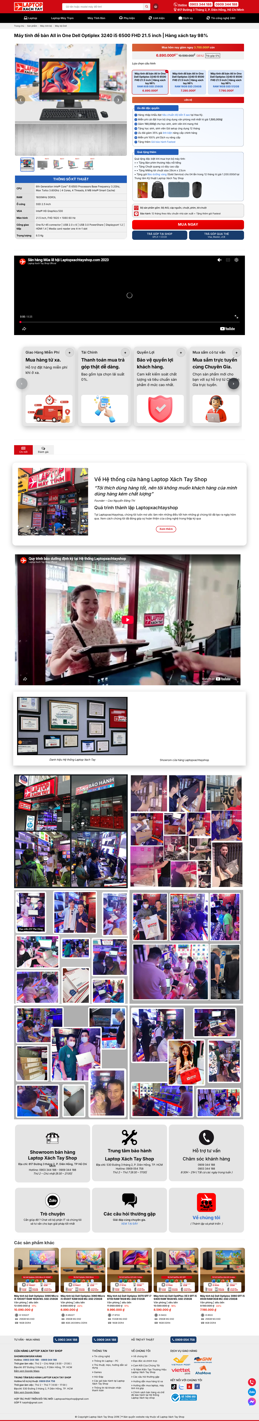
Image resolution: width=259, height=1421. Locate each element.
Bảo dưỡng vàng (157, 174)
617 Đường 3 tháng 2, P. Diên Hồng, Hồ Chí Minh (210, 9)
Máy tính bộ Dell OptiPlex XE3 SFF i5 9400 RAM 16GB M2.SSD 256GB (175, 1297)
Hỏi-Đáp (98, 1376)
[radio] (150, 82)
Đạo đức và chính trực (145, 1361)
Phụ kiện (129, 18)
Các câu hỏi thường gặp (146, 1376)
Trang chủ (19, 26)
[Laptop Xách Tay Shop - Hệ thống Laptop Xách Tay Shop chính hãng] (28, 6)
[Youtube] (189, 1386)
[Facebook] (197, 1386)
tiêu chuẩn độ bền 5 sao (176, 114)
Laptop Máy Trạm (62, 18)
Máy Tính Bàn (96, 18)
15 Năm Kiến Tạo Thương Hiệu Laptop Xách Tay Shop (148, 1371)
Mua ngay (188, 224)
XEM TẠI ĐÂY (129, 1223)
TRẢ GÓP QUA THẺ (216, 235)
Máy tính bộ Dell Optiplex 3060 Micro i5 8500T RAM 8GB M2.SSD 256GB (83, 1297)
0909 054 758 (184, 1339)
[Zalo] (181, 1386)
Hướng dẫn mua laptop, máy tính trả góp (147, 1387)
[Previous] (22, 1277)
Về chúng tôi (206, 1217)
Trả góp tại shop (159, 235)
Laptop (32, 18)
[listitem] (27, 165)
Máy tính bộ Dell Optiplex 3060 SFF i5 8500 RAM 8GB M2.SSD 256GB (222, 1297)
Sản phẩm (32, 26)
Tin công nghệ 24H (223, 18)
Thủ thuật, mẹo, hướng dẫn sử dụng (109, 1366)
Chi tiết (23, 451)
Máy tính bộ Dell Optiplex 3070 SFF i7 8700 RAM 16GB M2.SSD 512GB (129, 1297)
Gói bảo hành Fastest (163, 141)
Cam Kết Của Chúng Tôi (146, 1365)
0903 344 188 (201, 4)
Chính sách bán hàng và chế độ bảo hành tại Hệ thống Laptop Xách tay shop (147, 1395)
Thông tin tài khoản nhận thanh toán (106, 1389)
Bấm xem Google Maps (26, 1370)
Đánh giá (43, 451)
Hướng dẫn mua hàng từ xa (148, 1381)
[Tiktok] (174, 1386)
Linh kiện (159, 18)
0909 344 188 (226, 4)
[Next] (236, 1277)
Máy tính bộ (46, 26)
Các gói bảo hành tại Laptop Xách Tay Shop (108, 1382)
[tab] (23, 450)
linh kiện (167, 132)
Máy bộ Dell (61, 26)
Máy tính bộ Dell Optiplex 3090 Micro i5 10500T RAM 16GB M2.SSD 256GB (36, 1297)
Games (98, 1372)
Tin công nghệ (102, 1356)
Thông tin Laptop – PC (106, 1361)
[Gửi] (146, 6)
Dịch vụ (188, 18)
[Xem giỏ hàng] (155, 6)
